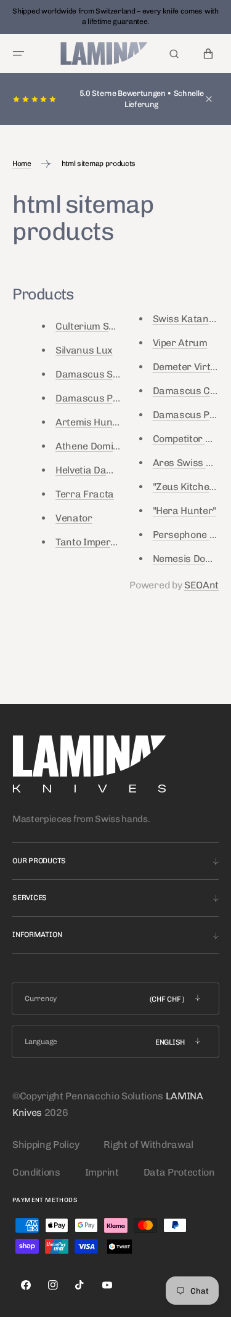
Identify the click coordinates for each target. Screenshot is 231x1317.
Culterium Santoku (97, 326)
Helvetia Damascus (98, 470)
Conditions (36, 1172)
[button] (18, 53)
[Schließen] (209, 99)
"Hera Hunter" (184, 510)
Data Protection (179, 1172)
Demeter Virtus (187, 367)
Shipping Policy (45, 1144)
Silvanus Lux (84, 350)
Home (21, 163)
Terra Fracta (84, 494)
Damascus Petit (188, 415)
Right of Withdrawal (148, 1144)
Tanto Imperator (92, 542)
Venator (73, 518)
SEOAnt (201, 585)
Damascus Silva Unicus (108, 374)
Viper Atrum (180, 343)
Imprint (102, 1172)
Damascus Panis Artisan (111, 398)
